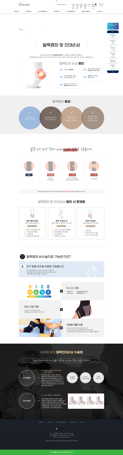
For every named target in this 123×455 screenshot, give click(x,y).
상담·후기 (100, 11)
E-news (82, 422)
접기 (113, 31)
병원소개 (16, 11)
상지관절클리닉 (42, 11)
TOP (113, 71)
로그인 (95, 6)
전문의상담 (73, 422)
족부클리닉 (29, 11)
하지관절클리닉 (70, 11)
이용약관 (50, 422)
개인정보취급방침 (61, 422)
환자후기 (113, 25)
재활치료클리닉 (86, 11)
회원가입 (101, 5)
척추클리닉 (57, 11)
